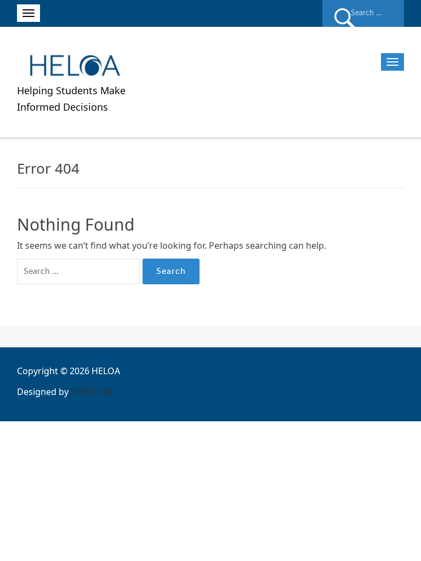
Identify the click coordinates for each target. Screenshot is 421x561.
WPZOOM (91, 392)
